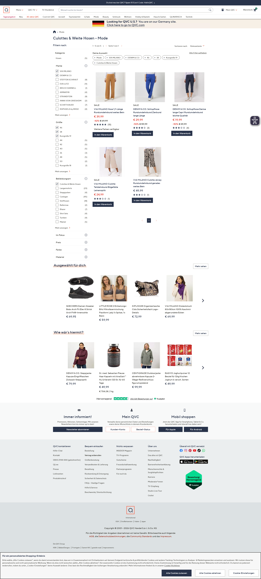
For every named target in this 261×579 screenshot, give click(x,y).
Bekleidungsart (63, 178)
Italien (137, 521)
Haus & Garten (160, 17)
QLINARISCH (176, 17)
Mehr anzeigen (61, 115)
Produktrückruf (59, 478)
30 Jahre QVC (33, 17)
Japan (143, 521)
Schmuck (116, 17)
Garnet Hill (86, 548)
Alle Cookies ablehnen (210, 573)
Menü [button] (18, 10)
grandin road (96, 548)
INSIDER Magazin (124, 450)
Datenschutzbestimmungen (112, 536)
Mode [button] (99, 57)
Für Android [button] (196, 429)
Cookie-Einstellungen (243, 573)
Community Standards (141, 536)
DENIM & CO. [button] (133, 57)
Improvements (108, 548)
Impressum (165, 536)
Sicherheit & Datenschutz (95, 478)
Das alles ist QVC (155, 455)
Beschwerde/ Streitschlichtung (98, 492)
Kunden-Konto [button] (118, 429)
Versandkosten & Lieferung (96, 464)
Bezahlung (89, 469)
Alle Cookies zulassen (176, 573)
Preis (58, 242)
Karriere (151, 477)
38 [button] (157, 57)
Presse (56, 469)
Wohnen (127, 17)
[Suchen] (210, 9)
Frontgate (76, 548)
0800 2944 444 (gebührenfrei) (67, 460)
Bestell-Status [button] (143, 429)
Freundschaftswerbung (126, 464)
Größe (59, 122)
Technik (189, 17)
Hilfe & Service (91, 487)
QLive (55, 464)
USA (117, 521)
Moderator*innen (155, 481)
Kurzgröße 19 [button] (171, 57)
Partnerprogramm (124, 469)
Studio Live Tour (155, 491)
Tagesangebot (9, 17)
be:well (62, 17)
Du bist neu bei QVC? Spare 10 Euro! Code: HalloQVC (129, 2)
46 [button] (148, 57)
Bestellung (89, 450)
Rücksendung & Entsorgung (96, 474)
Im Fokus (60, 235)
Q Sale (87, 17)
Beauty (106, 17)
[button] (226, 10)
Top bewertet (74, 17)
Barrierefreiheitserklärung (159, 464)
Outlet (151, 495)
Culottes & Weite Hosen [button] (106, 63)
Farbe (59, 249)
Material (60, 257)
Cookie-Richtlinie (172, 565)
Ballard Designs (64, 548)
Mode (96, 17)
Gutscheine (121, 460)
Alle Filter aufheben (198, 53)
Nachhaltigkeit (154, 460)
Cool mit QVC (49, 17)
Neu (21, 17)
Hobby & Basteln (142, 17)
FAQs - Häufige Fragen (94, 483)
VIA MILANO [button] (114, 57)
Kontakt (56, 455)
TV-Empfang (153, 486)
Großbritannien (126, 521)
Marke (59, 65)
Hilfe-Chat (57, 450)
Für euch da (121, 474)
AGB (91, 536)
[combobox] (133, 9)
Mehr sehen (200, 266)
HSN (55, 548)
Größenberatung (92, 460)
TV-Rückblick (48, 10)
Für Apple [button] (170, 429)
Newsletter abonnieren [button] (77, 429)
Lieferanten (58, 474)
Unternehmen (154, 450)
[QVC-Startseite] (54, 32)
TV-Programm (122, 455)
